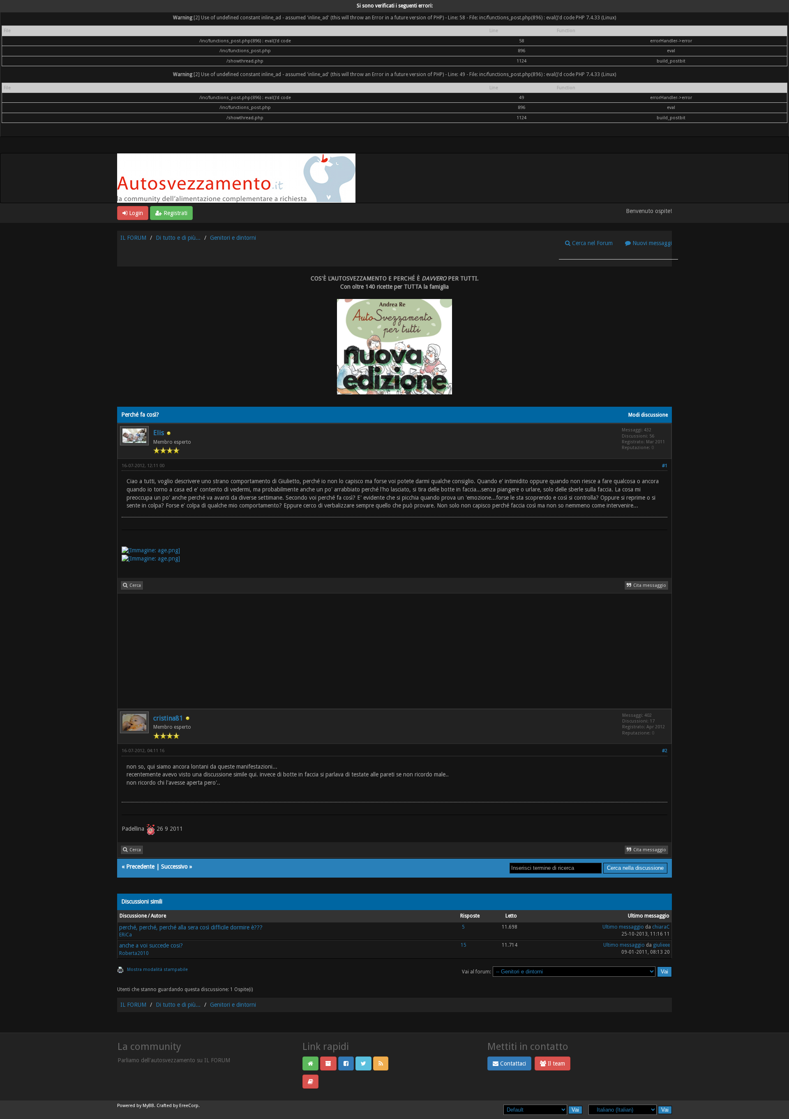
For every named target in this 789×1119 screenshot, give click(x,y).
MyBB (148, 1105)
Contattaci (512, 1063)
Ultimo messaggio (623, 927)
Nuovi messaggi (651, 243)
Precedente (140, 866)
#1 (664, 465)
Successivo (174, 866)
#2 (664, 750)
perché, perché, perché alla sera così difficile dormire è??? (191, 927)
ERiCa (125, 935)
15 (463, 945)
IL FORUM (133, 237)
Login (135, 213)
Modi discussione (648, 415)
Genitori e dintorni (233, 237)
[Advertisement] (364, 651)
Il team (555, 1063)
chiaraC (661, 927)
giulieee (661, 945)
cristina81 (168, 718)
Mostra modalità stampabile (157, 969)
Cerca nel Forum (591, 243)
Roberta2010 (134, 953)
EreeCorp (188, 1105)
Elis (158, 433)
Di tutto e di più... (178, 237)
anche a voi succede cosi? (151, 945)
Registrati (174, 213)
